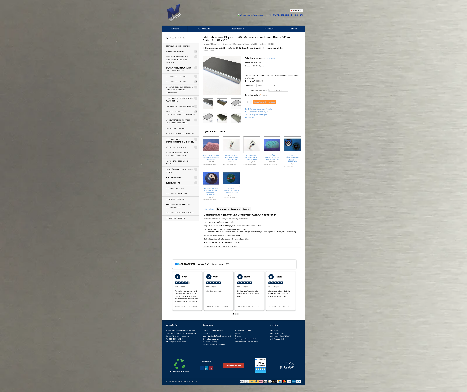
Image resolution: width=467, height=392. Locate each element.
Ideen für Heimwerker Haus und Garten (179, 170)
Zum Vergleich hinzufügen (257, 115)
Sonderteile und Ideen (175, 218)
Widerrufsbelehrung (210, 342)
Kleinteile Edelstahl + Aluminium (180, 134)
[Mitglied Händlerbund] (287, 365)
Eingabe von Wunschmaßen (213, 330)
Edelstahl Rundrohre (175, 188)
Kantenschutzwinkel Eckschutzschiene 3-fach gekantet (180, 113)
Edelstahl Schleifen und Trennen (180, 213)
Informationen (209, 209)
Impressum (269, 29)
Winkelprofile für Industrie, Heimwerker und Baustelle (178, 121)
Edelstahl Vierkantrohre (176, 194)
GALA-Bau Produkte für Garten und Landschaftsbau (178, 69)
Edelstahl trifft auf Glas (176, 76)
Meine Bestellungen (277, 333)
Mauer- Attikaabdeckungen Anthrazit (177, 162)
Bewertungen (223, 209)
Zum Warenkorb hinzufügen (264, 102)
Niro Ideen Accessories (175, 128)
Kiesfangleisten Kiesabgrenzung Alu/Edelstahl (179, 99)
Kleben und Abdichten (175, 199)
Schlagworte (235, 209)
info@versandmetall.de (177, 342)
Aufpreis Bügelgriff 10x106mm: (256, 90)
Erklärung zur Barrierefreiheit (245, 339)
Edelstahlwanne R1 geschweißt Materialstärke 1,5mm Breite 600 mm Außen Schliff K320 (242, 44)
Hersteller (246, 209)
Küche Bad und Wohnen (176, 147)
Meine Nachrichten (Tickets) (280, 336)
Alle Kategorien (238, 29)
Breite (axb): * (250, 81)
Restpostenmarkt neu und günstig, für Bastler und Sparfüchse (177, 60)
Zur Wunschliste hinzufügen (258, 112)
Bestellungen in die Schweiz (177, 46)
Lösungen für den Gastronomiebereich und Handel (180, 140)
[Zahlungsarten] (242, 381)
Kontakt (293, 29)
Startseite (175, 29)
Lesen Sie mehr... (209, 51)
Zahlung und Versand (243, 330)
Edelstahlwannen (173, 177)
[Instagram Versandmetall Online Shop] (211, 368)
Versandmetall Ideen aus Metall (246, 342)
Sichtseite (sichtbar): (253, 95)
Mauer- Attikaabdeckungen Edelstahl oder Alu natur (177, 154)
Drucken (251, 117)
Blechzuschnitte (173, 183)
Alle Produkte (204, 29)
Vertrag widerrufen (233, 365)
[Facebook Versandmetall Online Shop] (202, 368)
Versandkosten (271, 58)
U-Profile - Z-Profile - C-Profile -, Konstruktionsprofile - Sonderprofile (179, 90)
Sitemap (238, 336)
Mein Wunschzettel (277, 339)
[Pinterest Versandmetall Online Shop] (206, 368)
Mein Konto (298, 15)
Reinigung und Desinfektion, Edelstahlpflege (178, 205)
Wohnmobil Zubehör (175, 51)
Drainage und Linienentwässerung (180, 106)
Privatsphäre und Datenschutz (214, 344)
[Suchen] (167, 38)
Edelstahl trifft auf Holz (176, 82)
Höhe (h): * (249, 85)
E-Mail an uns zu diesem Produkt (260, 109)
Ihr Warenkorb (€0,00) (280, 15)
